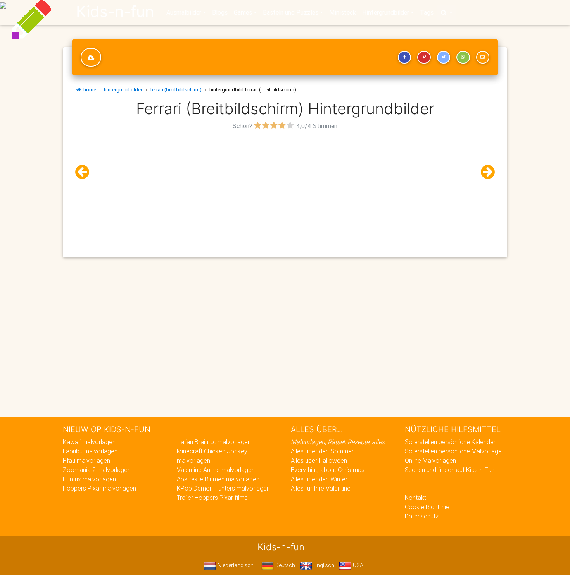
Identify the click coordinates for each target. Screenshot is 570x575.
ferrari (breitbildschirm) (176, 89)
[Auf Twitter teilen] (443, 57)
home (88, 89)
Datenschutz (422, 516)
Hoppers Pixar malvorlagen (99, 488)
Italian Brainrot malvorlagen (214, 442)
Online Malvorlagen (430, 460)
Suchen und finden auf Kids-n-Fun (449, 470)
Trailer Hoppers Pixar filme (212, 497)
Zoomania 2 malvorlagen (97, 470)
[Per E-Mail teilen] (482, 57)
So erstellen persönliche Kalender (450, 442)
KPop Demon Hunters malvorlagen (223, 488)
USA (357, 565)
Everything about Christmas (327, 470)
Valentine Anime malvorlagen (216, 470)
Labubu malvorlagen (90, 451)
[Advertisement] (285, 186)
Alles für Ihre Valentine (321, 488)
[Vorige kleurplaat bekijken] (85, 172)
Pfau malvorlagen (86, 460)
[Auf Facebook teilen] (404, 57)
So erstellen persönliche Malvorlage (453, 451)
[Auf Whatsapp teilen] (463, 57)
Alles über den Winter (319, 479)
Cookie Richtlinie (427, 507)
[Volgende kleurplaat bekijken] (485, 172)
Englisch (323, 565)
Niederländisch (235, 565)
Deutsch (284, 565)
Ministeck (342, 12)
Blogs (220, 12)
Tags (427, 12)
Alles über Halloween (319, 460)
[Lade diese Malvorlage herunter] (91, 57)
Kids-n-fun (115, 12)
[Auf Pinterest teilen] (423, 57)
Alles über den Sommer (322, 451)
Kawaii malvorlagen (89, 442)
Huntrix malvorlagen (89, 479)
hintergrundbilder (123, 89)
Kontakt (415, 497)
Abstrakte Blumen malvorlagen (218, 479)
